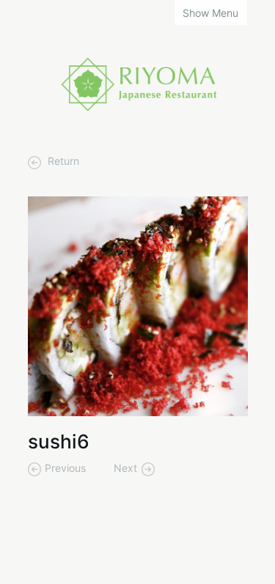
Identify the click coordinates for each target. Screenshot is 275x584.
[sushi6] (138, 305)
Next (125, 468)
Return (62, 161)
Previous (65, 468)
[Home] (137, 82)
